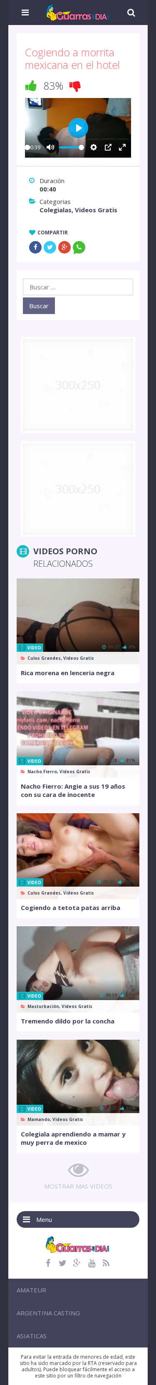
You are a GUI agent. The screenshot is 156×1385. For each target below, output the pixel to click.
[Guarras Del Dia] (78, 12)
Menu (44, 1219)
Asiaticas (32, 1336)
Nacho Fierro (42, 771)
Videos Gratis (96, 210)
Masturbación (43, 1006)
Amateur (31, 1290)
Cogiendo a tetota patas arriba (70, 907)
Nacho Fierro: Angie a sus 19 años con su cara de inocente (73, 790)
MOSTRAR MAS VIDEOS (78, 1186)
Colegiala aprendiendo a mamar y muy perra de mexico (73, 1138)
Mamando (38, 1119)
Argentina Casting (48, 1313)
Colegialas (56, 210)
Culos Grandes (44, 658)
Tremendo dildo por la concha (67, 1021)
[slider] (27, 147)
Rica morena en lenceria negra (67, 673)
